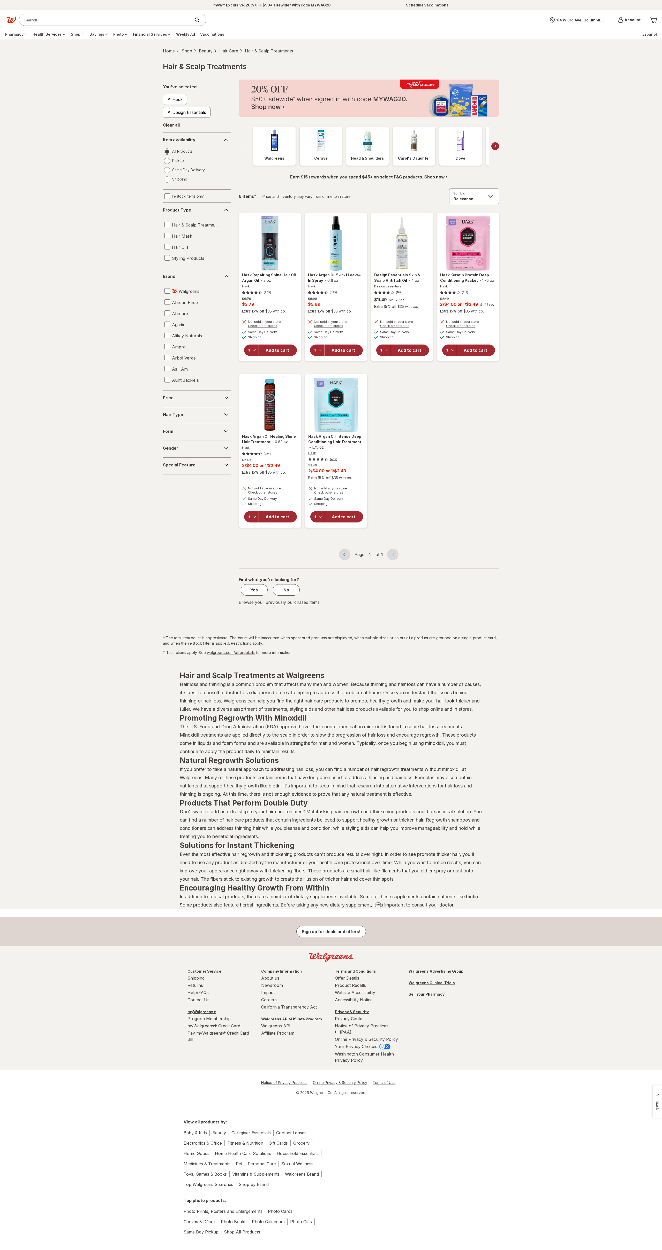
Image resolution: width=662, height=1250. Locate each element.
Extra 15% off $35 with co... (264, 311)
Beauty (206, 50)
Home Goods (196, 1153)
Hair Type (173, 414)
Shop (187, 50)
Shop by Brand (254, 1184)
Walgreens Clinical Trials (432, 983)
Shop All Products (242, 1232)
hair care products (324, 701)
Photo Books (233, 1221)
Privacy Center (349, 1018)
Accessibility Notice (354, 999)
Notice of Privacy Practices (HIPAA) (361, 1029)
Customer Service (204, 971)
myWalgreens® (201, 1012)
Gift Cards (278, 1143)
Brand (169, 276)
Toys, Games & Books (205, 1174)
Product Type (177, 210)
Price (168, 397)
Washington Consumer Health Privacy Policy (364, 1057)
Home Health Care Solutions (243, 1153)
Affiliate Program (277, 1033)
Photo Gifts (301, 1221)
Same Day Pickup (201, 1232)
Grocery (301, 1143)
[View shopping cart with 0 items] (653, 20)
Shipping (196, 978)
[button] (629, 20)
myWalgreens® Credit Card (213, 1025)
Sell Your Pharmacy (427, 994)
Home (169, 50)
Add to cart (277, 350)
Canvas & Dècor (199, 1221)
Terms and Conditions (355, 971)
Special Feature (179, 464)
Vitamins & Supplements (256, 1174)
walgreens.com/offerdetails (231, 652)
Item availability (179, 139)
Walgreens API (275, 1025)
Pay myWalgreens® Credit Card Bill (218, 1036)
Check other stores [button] (270, 326)
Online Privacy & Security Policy (366, 1039)
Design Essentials (387, 286)
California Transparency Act (289, 1007)
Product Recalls (350, 985)
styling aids (302, 709)
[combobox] (106, 20)
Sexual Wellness (297, 1163)
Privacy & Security (352, 1012)
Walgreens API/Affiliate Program (291, 1019)
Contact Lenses (291, 1132)
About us (270, 978)
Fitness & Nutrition (245, 1143)
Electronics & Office (203, 1143)
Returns (195, 985)
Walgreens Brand (302, 1174)
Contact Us (198, 999)
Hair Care (228, 50)
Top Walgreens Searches (208, 1184)
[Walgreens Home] (11, 20)
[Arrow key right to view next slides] (495, 146)
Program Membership (209, 1018)
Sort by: (459, 193)
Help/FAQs (198, 992)
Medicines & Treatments (207, 1163)
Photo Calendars (268, 1221)
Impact (268, 992)
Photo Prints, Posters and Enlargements (223, 1211)
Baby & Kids (195, 1132)
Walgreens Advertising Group (436, 971)
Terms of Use (384, 1082)
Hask (246, 286)
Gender (170, 448)
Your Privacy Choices (357, 1046)
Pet (239, 1163)
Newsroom (272, 985)
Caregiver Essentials (251, 1132)
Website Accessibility (355, 992)
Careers (269, 999)
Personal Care (262, 1163)
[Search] (199, 20)
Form (168, 431)
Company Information (281, 971)
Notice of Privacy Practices (284, 1082)
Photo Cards (280, 1211)
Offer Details (347, 978)
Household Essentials (298, 1153)
